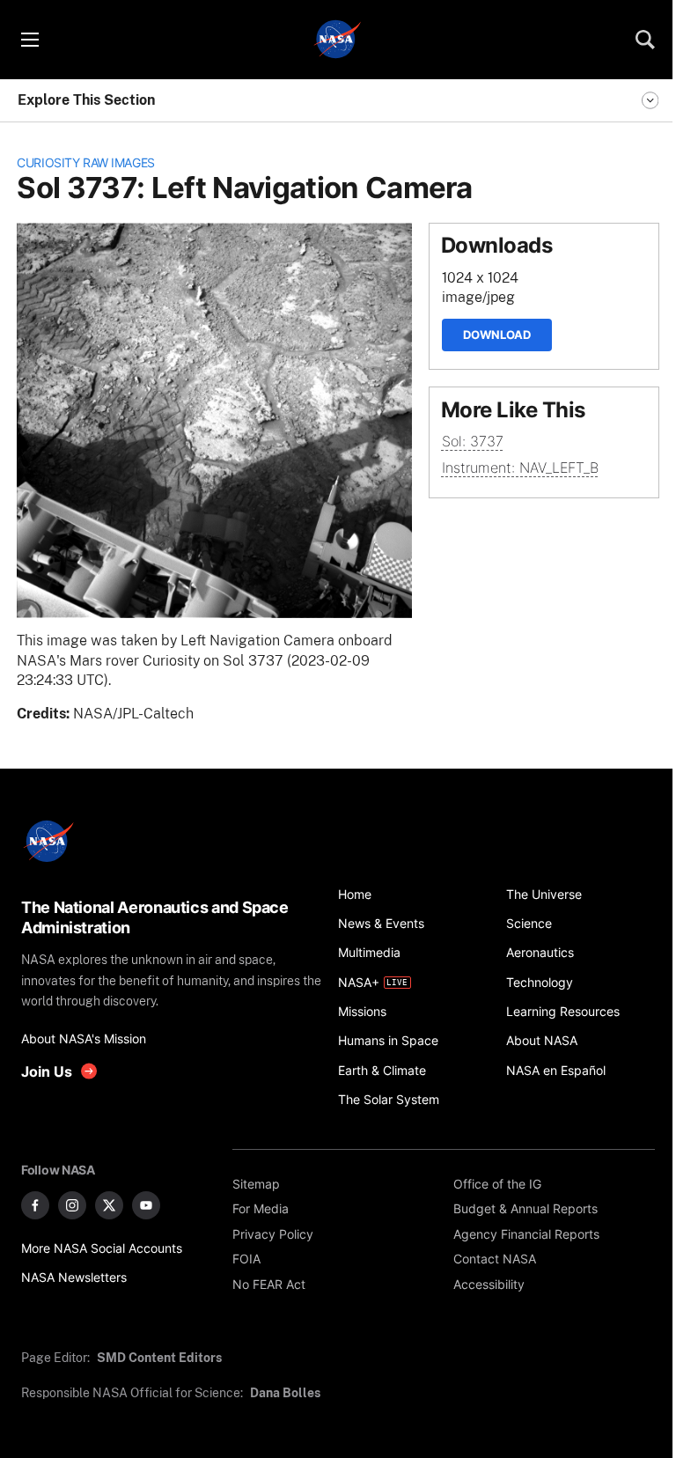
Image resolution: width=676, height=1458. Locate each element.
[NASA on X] (109, 1205)
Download (497, 335)
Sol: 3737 (472, 441)
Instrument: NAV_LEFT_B (520, 468)
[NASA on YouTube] (146, 1205)
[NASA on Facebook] (35, 1205)
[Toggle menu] (29, 40)
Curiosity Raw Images (86, 162)
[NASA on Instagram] (72, 1205)
